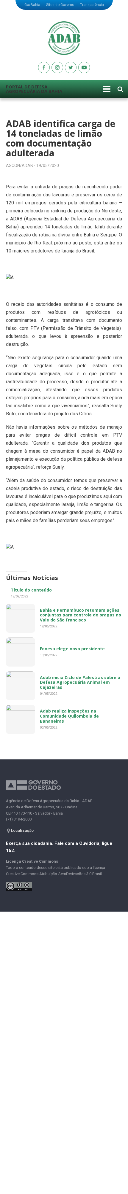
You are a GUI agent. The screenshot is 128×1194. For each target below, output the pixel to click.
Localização (22, 830)
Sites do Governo (60, 5)
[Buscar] (120, 89)
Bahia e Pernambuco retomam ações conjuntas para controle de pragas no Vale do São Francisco (80, 615)
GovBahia (32, 5)
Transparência (92, 5)
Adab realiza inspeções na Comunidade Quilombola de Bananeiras (69, 716)
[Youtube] (44, 67)
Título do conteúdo (31, 590)
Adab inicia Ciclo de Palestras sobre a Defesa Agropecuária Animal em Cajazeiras (80, 682)
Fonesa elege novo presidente (72, 648)
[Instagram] (57, 67)
